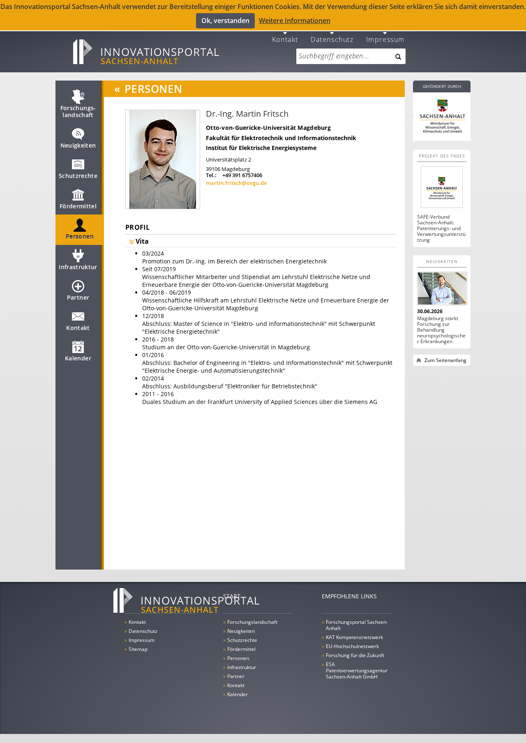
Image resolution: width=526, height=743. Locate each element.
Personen (80, 236)
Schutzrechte (78, 176)
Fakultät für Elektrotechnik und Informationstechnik (281, 138)
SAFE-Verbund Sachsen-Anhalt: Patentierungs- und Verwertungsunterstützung (441, 228)
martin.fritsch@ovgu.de (236, 183)
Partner (78, 297)
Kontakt (285, 39)
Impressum (385, 39)
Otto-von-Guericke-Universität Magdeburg (268, 128)
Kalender (78, 358)
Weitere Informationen (294, 20)
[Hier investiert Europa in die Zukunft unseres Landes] (442, 115)
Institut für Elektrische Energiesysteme (261, 148)
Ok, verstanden (225, 20)
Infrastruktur (78, 267)
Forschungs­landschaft (78, 111)
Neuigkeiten (78, 145)
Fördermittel (78, 206)
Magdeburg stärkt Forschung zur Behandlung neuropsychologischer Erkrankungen (441, 330)
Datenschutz (332, 39)
